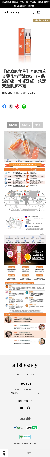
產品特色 (13, 125)
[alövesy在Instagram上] (28, 409)
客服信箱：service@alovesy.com (25, 390)
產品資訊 (26, 125)
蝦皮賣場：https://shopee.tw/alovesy (25, 393)
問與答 (38, 125)
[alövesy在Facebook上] (21, 409)
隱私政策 (25, 443)
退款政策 (33, 443)
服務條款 (16, 443)
